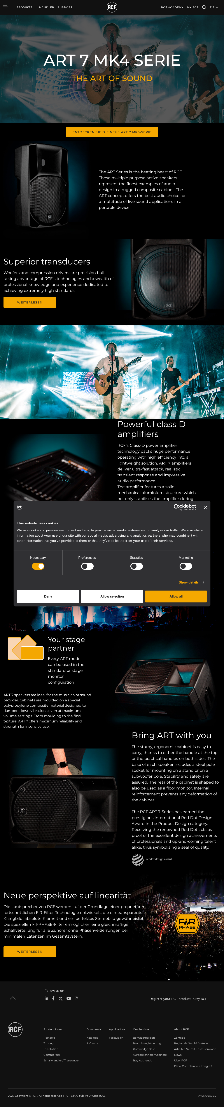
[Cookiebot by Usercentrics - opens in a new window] (177, 507)
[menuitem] (46, 7)
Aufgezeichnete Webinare (150, 1054)
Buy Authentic (142, 1060)
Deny (48, 596)
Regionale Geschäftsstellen (191, 1043)
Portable (49, 1037)
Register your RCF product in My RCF (178, 999)
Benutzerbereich (144, 1037)
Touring (49, 1043)
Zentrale (179, 1037)
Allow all (176, 596)
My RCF (193, 7)
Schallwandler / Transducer (61, 1060)
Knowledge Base (144, 1049)
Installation (51, 1049)
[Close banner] (205, 507)
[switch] (87, 566)
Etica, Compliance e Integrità (193, 1066)
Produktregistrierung (147, 1043)
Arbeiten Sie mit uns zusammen (195, 1049)
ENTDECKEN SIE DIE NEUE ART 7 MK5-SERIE (112, 132)
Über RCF (180, 1060)
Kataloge (92, 1037)
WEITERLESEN (29, 302)
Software (92, 1043)
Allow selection (112, 596)
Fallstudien (116, 1037)
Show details (189, 582)
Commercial (52, 1054)
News (178, 1054)
